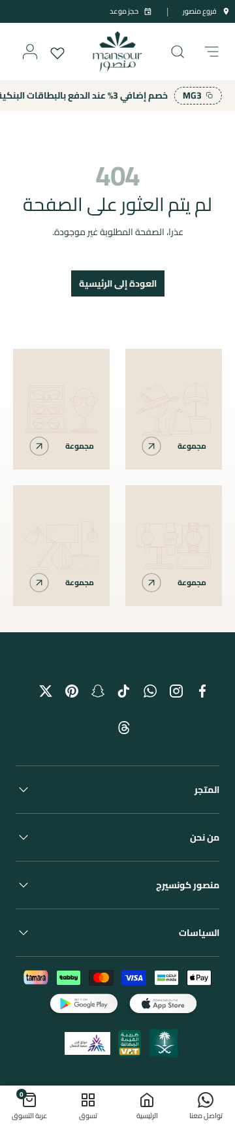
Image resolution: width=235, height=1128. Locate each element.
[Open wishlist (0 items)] (58, 51)
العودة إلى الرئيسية (118, 283)
